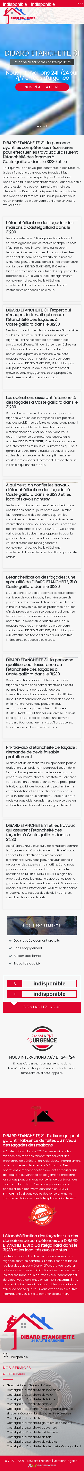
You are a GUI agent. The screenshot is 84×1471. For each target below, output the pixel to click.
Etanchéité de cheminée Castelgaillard (53, 1446)
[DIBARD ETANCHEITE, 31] (23, 15)
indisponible (15, 4)
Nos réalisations (42, 87)
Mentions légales (65, 1461)
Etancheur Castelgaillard (43, 1409)
